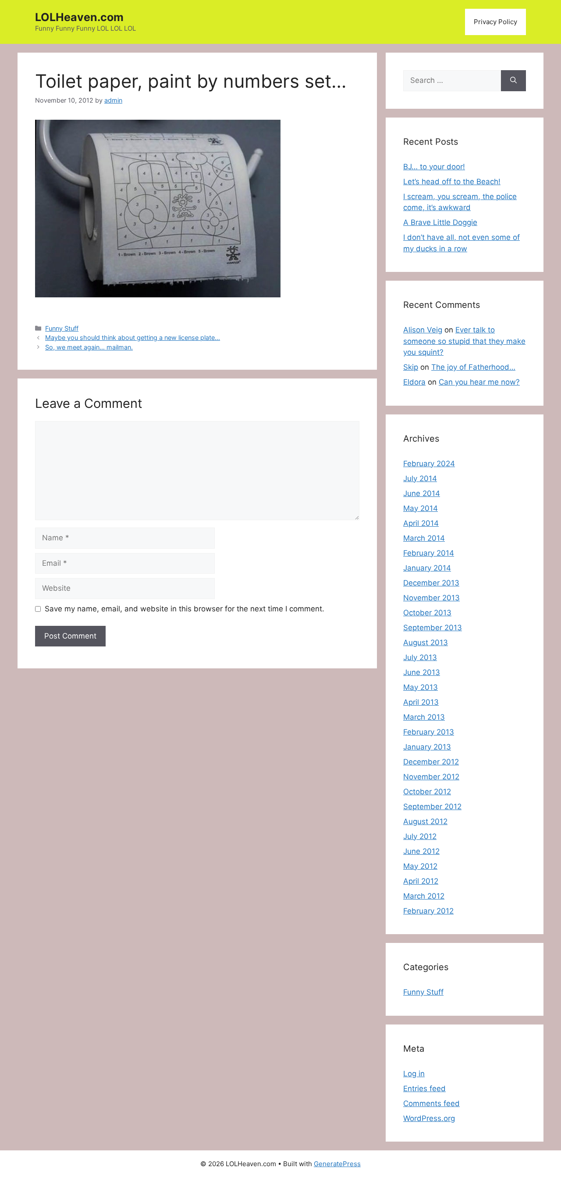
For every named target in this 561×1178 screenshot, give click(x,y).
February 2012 (428, 911)
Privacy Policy (495, 22)
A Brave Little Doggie (440, 222)
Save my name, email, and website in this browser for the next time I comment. (184, 608)
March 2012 (423, 896)
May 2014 (420, 508)
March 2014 (424, 538)
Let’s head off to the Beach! (452, 181)
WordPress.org (429, 1118)
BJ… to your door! (434, 166)
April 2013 (421, 702)
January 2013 (427, 746)
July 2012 (420, 836)
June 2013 (421, 672)
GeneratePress (337, 1164)
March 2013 (424, 717)
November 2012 (431, 776)
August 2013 (425, 642)
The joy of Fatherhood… (473, 367)
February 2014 (428, 553)
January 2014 (427, 568)
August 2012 (425, 821)
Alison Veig (422, 329)
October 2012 (427, 791)
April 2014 (421, 523)
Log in (414, 1073)
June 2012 (421, 851)
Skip (410, 367)
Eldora (414, 382)
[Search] (513, 80)
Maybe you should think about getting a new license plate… (132, 337)
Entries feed (424, 1088)
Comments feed (431, 1103)
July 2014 (420, 478)
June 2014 (421, 493)
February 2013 (428, 732)
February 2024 (429, 463)
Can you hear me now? (479, 382)
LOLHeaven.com (79, 17)
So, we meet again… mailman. (89, 347)
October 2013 (427, 612)
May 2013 (420, 687)
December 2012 (431, 761)
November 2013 (431, 597)
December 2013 (431, 582)
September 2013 (432, 627)
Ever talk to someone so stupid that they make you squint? (464, 341)
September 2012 (432, 806)
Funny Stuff (61, 328)
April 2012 (420, 881)
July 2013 (420, 657)
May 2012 (420, 866)
